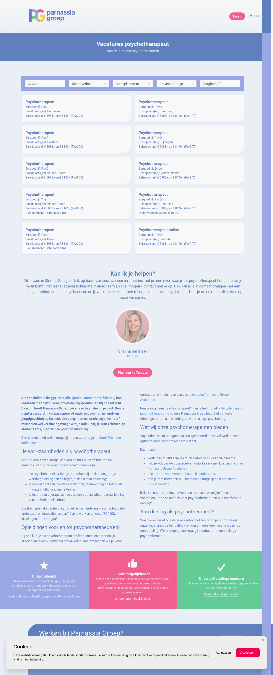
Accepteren (247, 652)
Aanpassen (223, 652)
